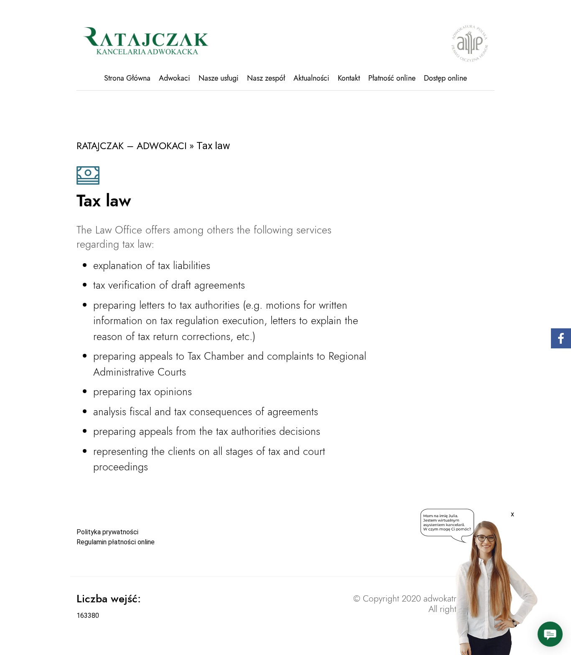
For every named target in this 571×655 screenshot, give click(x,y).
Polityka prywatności (107, 532)
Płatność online (392, 78)
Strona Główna (127, 78)
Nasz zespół (266, 78)
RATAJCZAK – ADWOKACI (131, 146)
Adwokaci (174, 78)
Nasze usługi (219, 78)
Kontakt (349, 78)
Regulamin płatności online (115, 542)
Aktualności (311, 78)
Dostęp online (445, 78)
